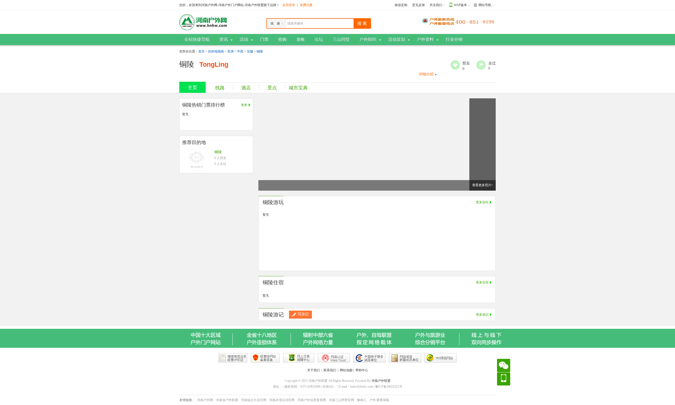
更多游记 (482, 314)
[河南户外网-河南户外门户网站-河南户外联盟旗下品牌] (203, 22)
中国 (240, 51)
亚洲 (230, 51)
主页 (192, 87)
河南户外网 (205, 400)
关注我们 (436, 5)
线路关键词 (295, 23)
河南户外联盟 (381, 381)
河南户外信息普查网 (311, 400)
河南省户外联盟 (227, 400)
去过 (481, 65)
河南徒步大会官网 (253, 400)
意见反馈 (418, 5)
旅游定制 (401, 5)
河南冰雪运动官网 (282, 400)
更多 (244, 105)
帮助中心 (361, 370)
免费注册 (306, 5)
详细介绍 (426, 74)
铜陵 (260, 51)
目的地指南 (216, 51)
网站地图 (346, 370)
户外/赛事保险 (379, 400)
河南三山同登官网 (341, 400)
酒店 (246, 87)
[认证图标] (233, 358)
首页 (201, 51)
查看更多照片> (482, 185)
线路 (220, 87)
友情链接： (187, 400)
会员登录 (288, 5)
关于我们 (313, 370)
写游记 (303, 314)
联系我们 (330, 370)
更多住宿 (482, 282)
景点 (272, 87)
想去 (455, 65)
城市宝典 (298, 87)
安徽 (250, 51)
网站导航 (485, 5)
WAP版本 (460, 5)
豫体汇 (362, 400)
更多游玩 (482, 202)
